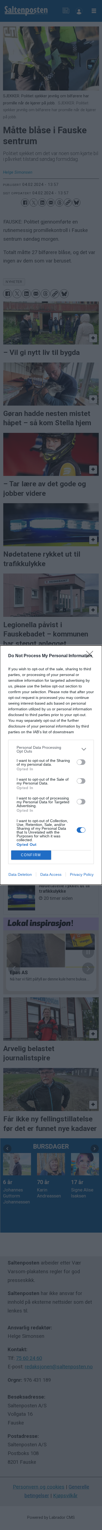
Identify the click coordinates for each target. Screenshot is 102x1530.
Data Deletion (20, 874)
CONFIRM (31, 855)
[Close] (91, 656)
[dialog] (51, 765)
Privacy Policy (82, 874)
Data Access (50, 874)
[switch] (81, 762)
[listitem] (51, 749)
